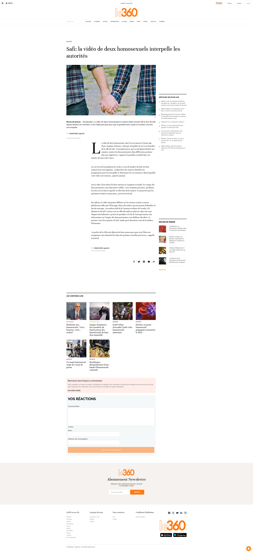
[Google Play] (180, 535)
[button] (248, 548)
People (145, 21)
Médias (132, 21)
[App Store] (166, 535)
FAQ (114, 517)
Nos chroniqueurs (71, 537)
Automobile (69, 530)
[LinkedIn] (181, 512)
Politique (88, 21)
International (114, 21)
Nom (70, 430)
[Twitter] (173, 512)
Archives (92, 521)
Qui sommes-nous (95, 517)
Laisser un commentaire (111, 450)
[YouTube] (177, 512)
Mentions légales (140, 517)
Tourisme (162, 21)
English (229, 3)
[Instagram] (185, 513)
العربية (248, 3)
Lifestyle (153, 21)
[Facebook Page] (169, 512)
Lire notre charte (74, 390)
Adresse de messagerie (78, 439)
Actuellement (70, 21)
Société (105, 21)
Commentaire (73, 406)
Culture (124, 21)
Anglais (239, 3)
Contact (115, 519)
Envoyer (137, 492)
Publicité (92, 519)
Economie (97, 21)
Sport (138, 21)
